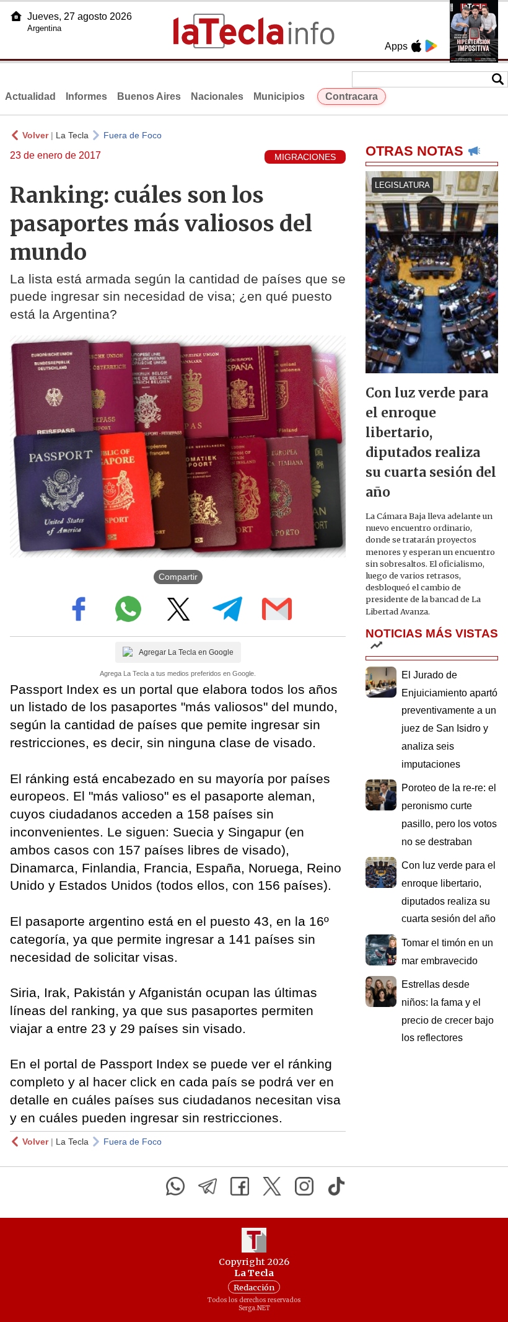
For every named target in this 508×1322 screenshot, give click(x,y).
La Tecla (72, 135)
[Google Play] (431, 46)
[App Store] (416, 46)
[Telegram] (207, 1186)
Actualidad (30, 96)
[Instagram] (304, 1186)
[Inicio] (16, 16)
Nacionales (217, 96)
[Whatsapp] (175, 1186)
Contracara (351, 96)
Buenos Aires (149, 96)
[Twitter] (272, 1186)
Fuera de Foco (132, 135)
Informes (86, 96)
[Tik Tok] (336, 1186)
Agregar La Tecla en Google (186, 652)
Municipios (279, 96)
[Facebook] (240, 1186)
